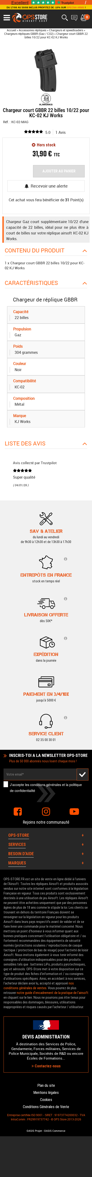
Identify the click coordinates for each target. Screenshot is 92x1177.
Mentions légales (46, 1092)
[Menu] (7, 18)
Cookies (46, 1099)
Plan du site (46, 1085)
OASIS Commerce (54, 1130)
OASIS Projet (34, 1130)
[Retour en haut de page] (86, 701)
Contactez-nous (47, 1066)
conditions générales (45, 784)
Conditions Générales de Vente (46, 1107)
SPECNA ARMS (75, 7)
